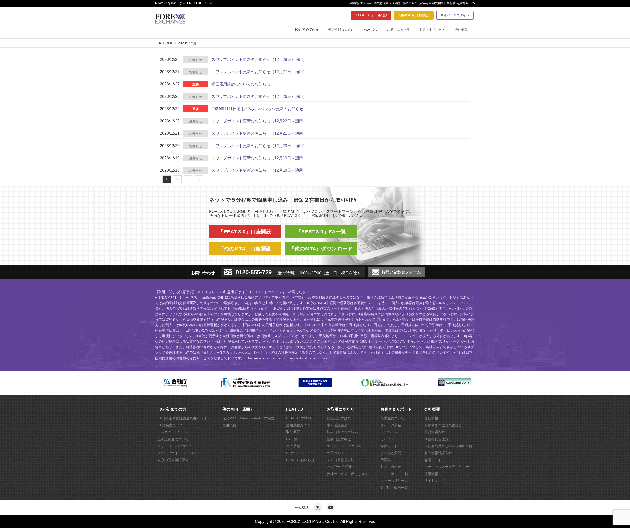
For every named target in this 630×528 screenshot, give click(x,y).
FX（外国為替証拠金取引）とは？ (184, 418)
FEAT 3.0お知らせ (300, 460)
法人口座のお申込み (342, 432)
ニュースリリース (394, 481)
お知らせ (195, 60)
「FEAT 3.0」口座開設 (371, 15)
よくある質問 (390, 453)
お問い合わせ (390, 467)
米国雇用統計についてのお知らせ (240, 84)
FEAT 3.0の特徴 (298, 418)
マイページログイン (455, 15)
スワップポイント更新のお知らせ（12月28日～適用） (259, 59)
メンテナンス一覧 (394, 474)
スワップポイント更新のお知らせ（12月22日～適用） (259, 121)
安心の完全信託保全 (173, 460)
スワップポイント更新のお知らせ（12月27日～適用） (259, 72)
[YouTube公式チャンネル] (330, 507)
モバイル (387, 439)
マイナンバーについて (344, 446)
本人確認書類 (337, 425)
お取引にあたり (398, 29)
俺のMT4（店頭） (341, 29)
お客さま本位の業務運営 (443, 425)
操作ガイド (389, 446)
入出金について (392, 418)
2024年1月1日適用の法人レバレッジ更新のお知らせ (257, 109)
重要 (195, 84)
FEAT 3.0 (370, 29)
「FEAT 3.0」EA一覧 (321, 231)
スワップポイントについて (178, 453)
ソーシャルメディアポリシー (446, 467)
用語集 (385, 460)
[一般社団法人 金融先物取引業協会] (245, 382)
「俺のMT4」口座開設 (414, 15)
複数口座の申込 (339, 439)
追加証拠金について (173, 439)
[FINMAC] (385, 382)
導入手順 (293, 446)
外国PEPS (335, 453)
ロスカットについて (173, 432)
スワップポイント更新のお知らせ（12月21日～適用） (259, 133)
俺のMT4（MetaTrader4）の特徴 (248, 418)
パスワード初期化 (340, 467)
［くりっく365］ (254, 292)
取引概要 (229, 425)
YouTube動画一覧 (394, 488)
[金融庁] (176, 382)
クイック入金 (390, 425)
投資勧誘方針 (434, 432)
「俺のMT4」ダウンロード (321, 248)
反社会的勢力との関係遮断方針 (448, 446)
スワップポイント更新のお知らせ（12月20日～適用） (259, 146)
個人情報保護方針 (438, 453)
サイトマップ (434, 481)
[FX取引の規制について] (454, 382)
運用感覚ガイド (298, 425)
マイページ (389, 432)
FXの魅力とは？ (170, 425)
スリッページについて (175, 446)
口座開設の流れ (339, 418)
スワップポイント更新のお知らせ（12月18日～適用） (259, 170)
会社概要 (461, 29)
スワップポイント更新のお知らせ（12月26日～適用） (259, 96)
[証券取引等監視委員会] (315, 382)
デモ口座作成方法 (340, 460)
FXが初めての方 (306, 29)
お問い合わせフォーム (401, 272)
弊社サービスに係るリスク (347, 474)
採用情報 (431, 474)
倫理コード (432, 460)
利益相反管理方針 (438, 439)
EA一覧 (292, 439)
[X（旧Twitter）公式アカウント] (318, 507)
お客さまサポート (432, 29)
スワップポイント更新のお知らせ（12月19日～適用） (259, 158)
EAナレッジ (295, 453)
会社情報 (431, 418)
